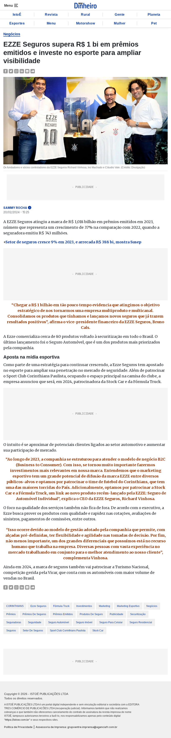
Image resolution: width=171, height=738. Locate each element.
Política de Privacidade (18, 727)
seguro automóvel (58, 622)
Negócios (11, 34)
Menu (51, 23)
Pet (154, 23)
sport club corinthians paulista (68, 630)
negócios (151, 606)
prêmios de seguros (34, 614)
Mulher (120, 23)
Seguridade (34, 622)
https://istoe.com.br (17, 719)
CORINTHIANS (15, 606)
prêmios (11, 614)
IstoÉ (17, 14)
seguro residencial (141, 622)
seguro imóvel (84, 622)
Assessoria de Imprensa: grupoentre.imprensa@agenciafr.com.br (76, 727)
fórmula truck (61, 606)
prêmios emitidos (63, 614)
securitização (138, 614)
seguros (11, 630)
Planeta (154, 14)
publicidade (116, 614)
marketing (104, 606)
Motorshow (85, 23)
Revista (51, 14)
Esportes (17, 23)
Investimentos (84, 606)
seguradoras (13, 622)
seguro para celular (111, 622)
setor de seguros (33, 630)
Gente (120, 14)
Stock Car (97, 630)
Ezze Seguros (38, 606)
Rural (85, 14)
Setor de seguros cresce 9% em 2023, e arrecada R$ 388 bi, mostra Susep (73, 242)
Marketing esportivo (128, 606)
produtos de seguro (91, 614)
